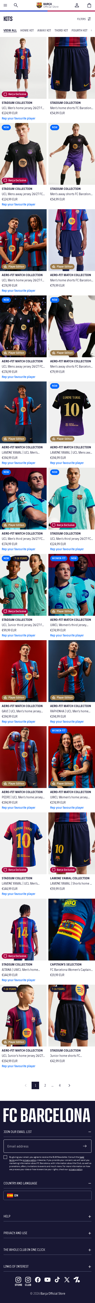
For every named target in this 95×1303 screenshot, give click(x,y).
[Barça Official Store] (47, 5)
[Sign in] (77, 5)
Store (18, 1285)
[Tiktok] (57, 1279)
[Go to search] (16, 5)
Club (28, 1285)
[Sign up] (84, 1146)
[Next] (69, 1085)
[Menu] (5, 5)
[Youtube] (47, 1279)
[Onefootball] (76, 1279)
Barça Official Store (52, 1293)
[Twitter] (66, 1279)
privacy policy (29, 1160)
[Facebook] (37, 1279)
